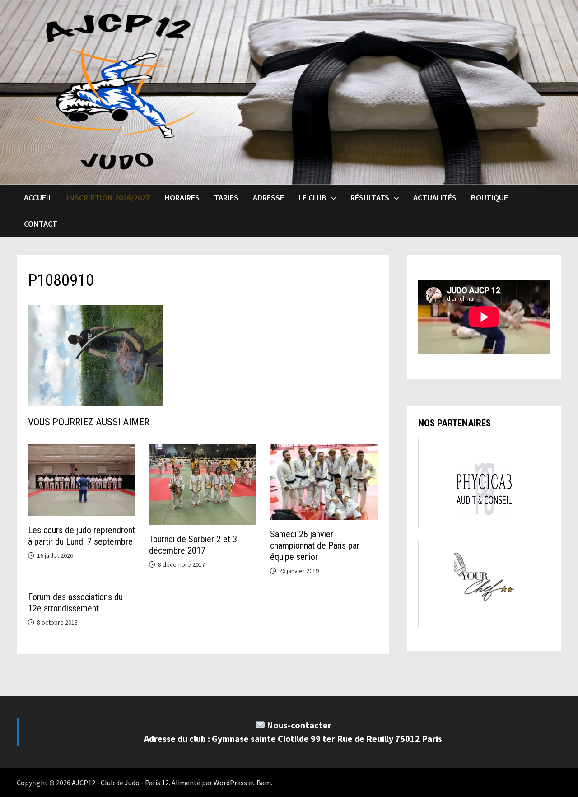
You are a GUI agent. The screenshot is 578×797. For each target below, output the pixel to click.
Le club (312, 197)
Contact (40, 224)
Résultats (369, 197)
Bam (263, 782)
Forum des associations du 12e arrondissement (75, 603)
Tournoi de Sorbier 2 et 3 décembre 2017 (193, 545)
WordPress (230, 782)
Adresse (268, 197)
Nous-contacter (299, 725)
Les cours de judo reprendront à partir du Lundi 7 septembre (81, 536)
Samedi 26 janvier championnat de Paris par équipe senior (314, 545)
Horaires (182, 197)
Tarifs (226, 197)
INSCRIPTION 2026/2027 (108, 197)
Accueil (38, 197)
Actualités (435, 197)
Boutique (489, 197)
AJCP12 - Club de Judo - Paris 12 (120, 782)
